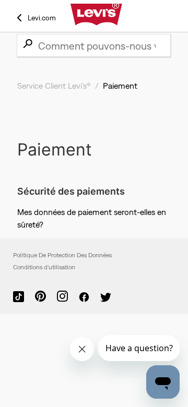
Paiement (120, 85)
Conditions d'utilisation (44, 267)
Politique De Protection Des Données (62, 255)
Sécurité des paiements (71, 191)
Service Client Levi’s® (54, 85)
